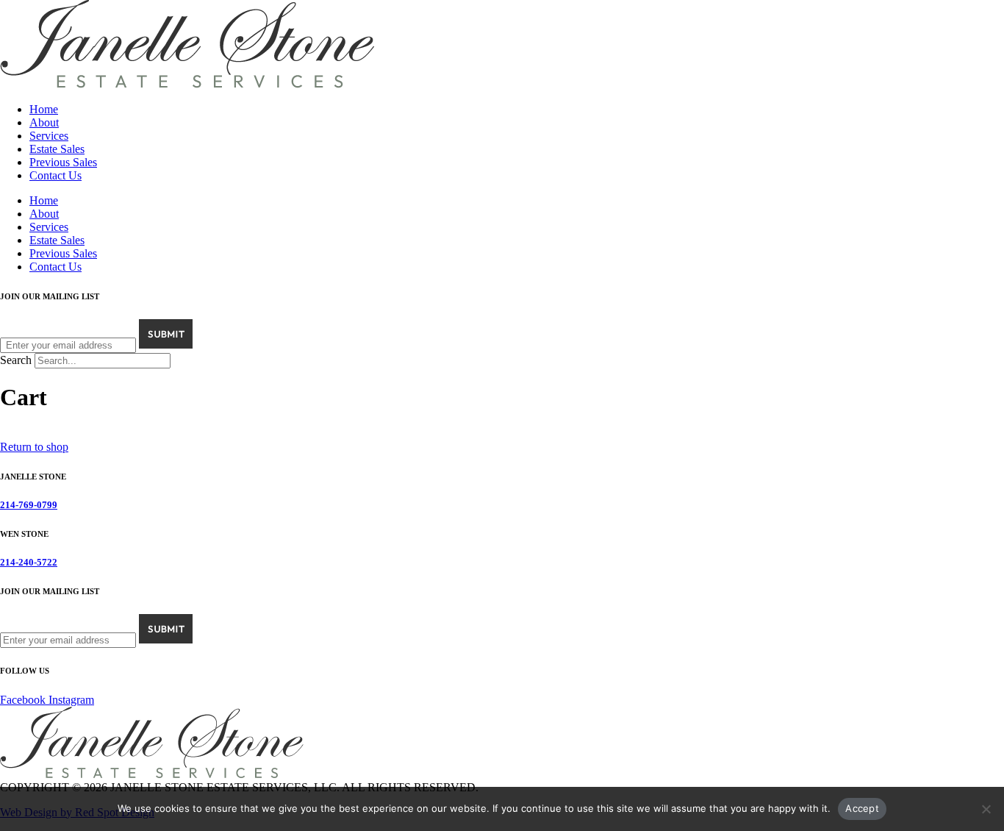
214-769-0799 (28, 504)
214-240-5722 (28, 562)
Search (16, 360)
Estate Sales (57, 149)
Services (48, 135)
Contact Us (55, 175)
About (44, 122)
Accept (862, 808)
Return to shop (34, 447)
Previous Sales (63, 162)
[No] (985, 809)
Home (43, 109)
